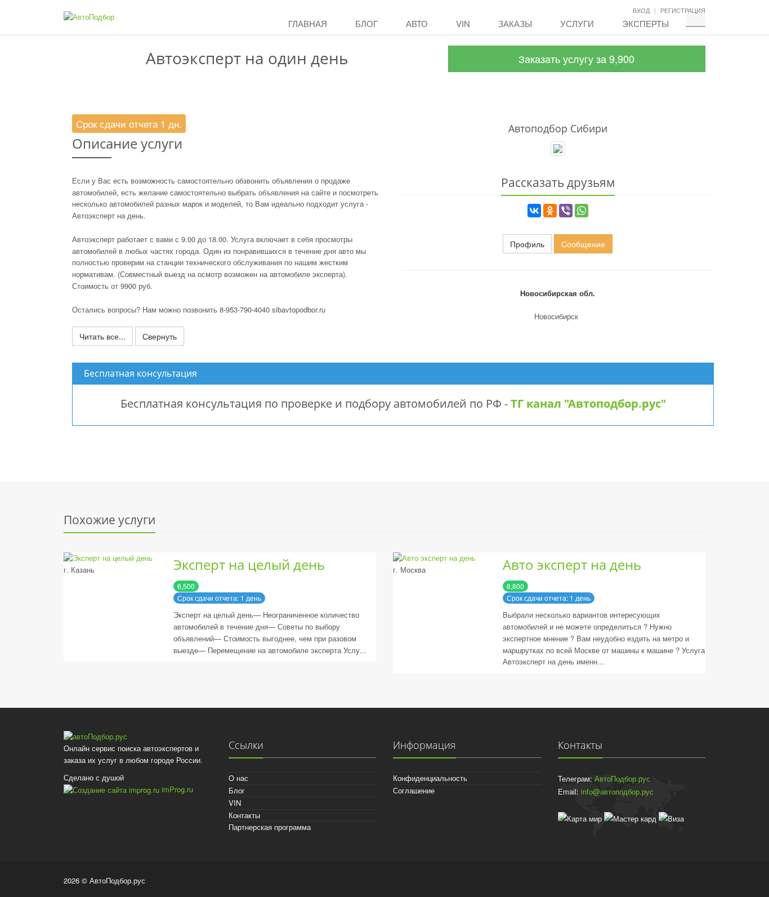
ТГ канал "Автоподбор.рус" (588, 403)
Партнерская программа (270, 827)
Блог (366, 23)
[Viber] (566, 210)
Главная (307, 23)
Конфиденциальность (430, 778)
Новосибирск (556, 316)
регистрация (682, 10)
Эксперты (645, 23)
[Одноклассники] (550, 210)
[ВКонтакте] (534, 210)
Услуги (577, 23)
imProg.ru (176, 789)
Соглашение (414, 790)
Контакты (244, 815)
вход (641, 10)
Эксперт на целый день (249, 564)
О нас (238, 778)
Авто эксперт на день (572, 564)
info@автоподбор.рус (617, 791)
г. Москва (409, 569)
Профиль (527, 243)
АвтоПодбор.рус (622, 778)
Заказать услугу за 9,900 (576, 58)
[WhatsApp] (581, 210)
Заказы (515, 23)
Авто (417, 23)
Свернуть (159, 336)
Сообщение (583, 243)
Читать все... (102, 336)
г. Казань (79, 569)
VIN (463, 23)
